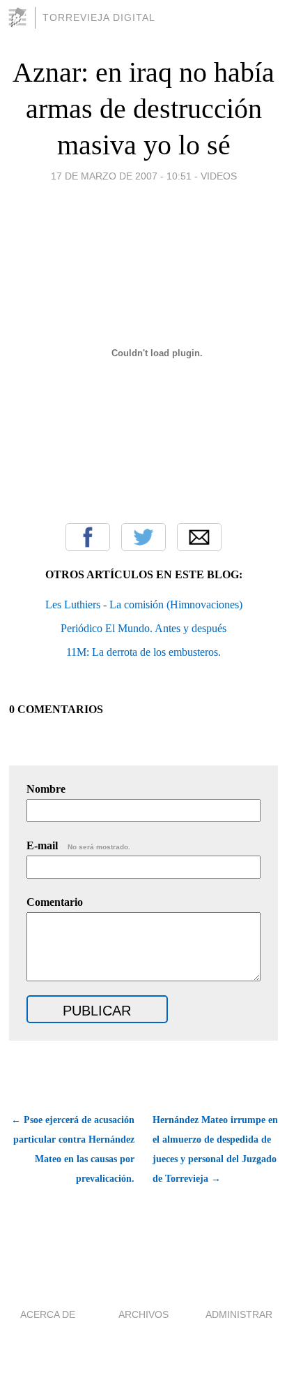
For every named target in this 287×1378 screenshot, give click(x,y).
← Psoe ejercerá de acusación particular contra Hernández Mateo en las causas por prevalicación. (72, 1149)
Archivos (143, 1314)
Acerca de (47, 1314)
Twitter (143, 537)
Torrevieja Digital (98, 17)
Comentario (54, 902)
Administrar (238, 1314)
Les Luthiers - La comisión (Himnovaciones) (143, 604)
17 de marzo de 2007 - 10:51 (121, 176)
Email (199, 537)
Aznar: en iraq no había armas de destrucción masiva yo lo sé (143, 109)
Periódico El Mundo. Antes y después (143, 628)
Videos (219, 176)
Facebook (87, 537)
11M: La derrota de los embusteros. (143, 652)
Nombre (45, 789)
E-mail (78, 845)
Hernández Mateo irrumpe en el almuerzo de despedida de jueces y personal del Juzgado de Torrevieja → (215, 1149)
